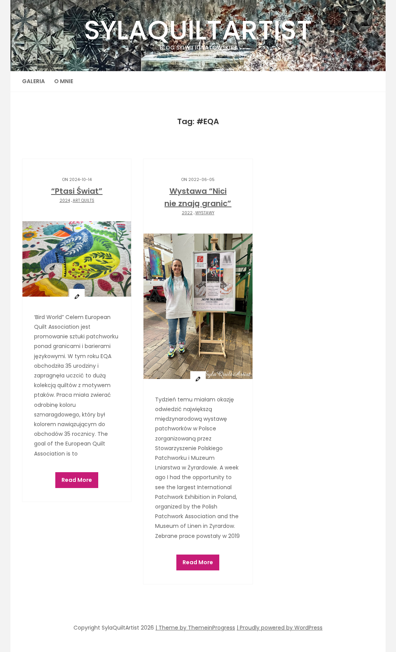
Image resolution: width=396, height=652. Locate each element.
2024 (65, 200)
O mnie (63, 81)
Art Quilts (83, 200)
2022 (187, 213)
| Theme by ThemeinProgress (195, 628)
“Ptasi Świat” (76, 191)
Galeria (33, 81)
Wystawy (204, 213)
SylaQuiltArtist (198, 31)
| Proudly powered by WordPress (280, 628)
